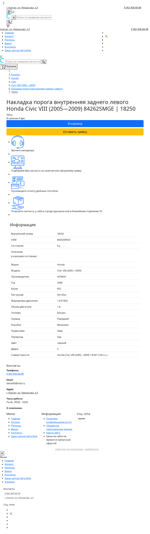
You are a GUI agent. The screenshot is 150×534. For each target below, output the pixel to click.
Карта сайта (53, 432)
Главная (9, 32)
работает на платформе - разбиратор (77, 449)
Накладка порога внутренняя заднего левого (37, 88)
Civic (13, 81)
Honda (15, 78)
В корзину (75, 124)
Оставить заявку (75, 132)
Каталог (9, 36)
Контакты (10, 47)
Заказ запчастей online (18, 50)
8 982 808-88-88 (132, 7)
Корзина (10, 481)
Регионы (10, 39)
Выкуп (8, 43)
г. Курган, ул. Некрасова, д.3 (22, 7)
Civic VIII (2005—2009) (23, 85)
